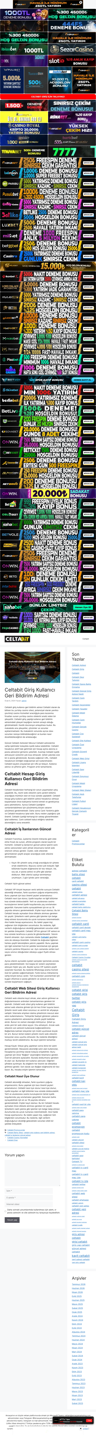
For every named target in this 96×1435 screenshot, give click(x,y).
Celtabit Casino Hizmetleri (17, 1138)
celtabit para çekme (78, 1118)
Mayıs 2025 (77, 1304)
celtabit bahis (78, 904)
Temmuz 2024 (78, 1336)
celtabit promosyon (78, 1125)
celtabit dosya (76, 982)
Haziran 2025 (78, 1300)
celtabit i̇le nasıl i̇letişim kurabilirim (79, 1071)
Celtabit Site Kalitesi (81, 741)
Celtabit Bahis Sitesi (15, 1133)
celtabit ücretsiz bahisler (79, 1222)
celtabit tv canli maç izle (80, 1176)
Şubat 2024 (77, 1356)
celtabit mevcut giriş (78, 1097)
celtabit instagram (79, 1068)
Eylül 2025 (77, 1296)
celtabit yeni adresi (79, 1211)
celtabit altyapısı (78, 898)
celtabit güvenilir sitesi (79, 1059)
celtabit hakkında (78, 1065)
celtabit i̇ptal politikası (78, 1075)
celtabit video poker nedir (79, 1190)
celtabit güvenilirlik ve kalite (80, 1056)
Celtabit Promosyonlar (16, 1130)
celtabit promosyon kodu (80, 1132)
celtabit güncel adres (80, 1030)
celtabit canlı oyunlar (80, 945)
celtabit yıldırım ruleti (78, 1216)
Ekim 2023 (77, 1371)
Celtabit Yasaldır (79, 709)
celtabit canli (80, 924)
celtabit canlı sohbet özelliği (80, 948)
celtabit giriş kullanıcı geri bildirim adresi (39, 1133)
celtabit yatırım (77, 1203)
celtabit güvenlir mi (79, 1062)
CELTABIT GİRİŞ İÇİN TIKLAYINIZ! (48, 96)
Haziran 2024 (78, 1340)
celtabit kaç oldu (78, 1083)
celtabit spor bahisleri (77, 1157)
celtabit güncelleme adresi (80, 1053)
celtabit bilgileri (76, 917)
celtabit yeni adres (80, 1206)
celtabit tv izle (80, 1181)
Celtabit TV (77, 1161)
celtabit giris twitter (79, 996)
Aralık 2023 (77, 1364)
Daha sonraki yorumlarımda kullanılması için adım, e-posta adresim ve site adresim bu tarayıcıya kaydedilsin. (33, 1211)
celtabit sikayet (78, 1140)
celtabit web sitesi (78, 1195)
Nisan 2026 (77, 1292)
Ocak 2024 (77, 1360)
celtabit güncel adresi (79, 1037)
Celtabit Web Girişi (80, 758)
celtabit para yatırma (78, 1111)
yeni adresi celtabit (81, 1259)
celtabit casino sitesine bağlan (81, 973)
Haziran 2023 (78, 1387)
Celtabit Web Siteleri (81, 790)
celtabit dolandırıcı (77, 979)
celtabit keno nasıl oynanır (79, 1088)
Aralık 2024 (77, 1316)
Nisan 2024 (77, 1348)
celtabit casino (77, 951)
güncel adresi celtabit (79, 1250)
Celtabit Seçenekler (81, 705)
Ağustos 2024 (78, 1332)
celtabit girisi (80, 990)
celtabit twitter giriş (78, 1187)
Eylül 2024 (77, 1328)
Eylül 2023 (77, 1375)
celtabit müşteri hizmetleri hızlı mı (81, 1100)
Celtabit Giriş (78, 669)
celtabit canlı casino (81, 942)
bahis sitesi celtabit (78, 876)
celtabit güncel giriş (79, 1042)
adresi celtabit (79, 871)
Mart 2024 (77, 1352)
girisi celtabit (79, 1241)
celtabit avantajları (79, 901)
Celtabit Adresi (79, 665)
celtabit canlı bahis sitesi (79, 938)
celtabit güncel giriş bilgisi (80, 1050)
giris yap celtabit (81, 1245)
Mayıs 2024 (77, 1344)
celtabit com (78, 976)
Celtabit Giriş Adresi (79, 1021)
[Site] (48, 163)
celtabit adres (77, 892)
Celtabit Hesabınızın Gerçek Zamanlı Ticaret (81, 811)
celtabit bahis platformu (81, 907)
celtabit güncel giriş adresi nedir (79, 1046)
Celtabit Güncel (78, 1026)
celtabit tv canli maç (80, 1169)
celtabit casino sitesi (80, 967)
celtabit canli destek (81, 927)
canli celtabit (78, 881)
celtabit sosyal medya (80, 1149)
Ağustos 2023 (78, 1379)
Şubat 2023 (77, 1403)
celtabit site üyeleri (77, 1146)
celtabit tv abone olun (78, 1165)
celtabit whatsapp (80, 1200)
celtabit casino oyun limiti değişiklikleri (79, 960)
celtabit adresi (79, 895)
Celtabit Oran (12, 1140)
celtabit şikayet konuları (79, 1231)
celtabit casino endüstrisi (79, 954)
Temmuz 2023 (78, 1383)
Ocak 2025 (77, 1312)
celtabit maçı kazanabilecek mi (81, 1094)
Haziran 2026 (78, 1288)
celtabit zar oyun (77, 1219)
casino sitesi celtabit (79, 886)
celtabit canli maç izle (81, 932)
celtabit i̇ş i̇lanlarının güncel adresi (18, 1135)
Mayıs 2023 (77, 1391)
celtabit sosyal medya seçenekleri (78, 1152)
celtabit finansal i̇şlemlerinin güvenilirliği (80, 985)
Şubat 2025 (77, 1308)
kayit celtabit (81, 1255)
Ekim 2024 (77, 1324)
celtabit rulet (75, 1137)
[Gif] (48, 266)
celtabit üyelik (77, 1225)
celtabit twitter (78, 1184)
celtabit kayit (78, 1078)
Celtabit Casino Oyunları (81, 957)
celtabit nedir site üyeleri (79, 1107)
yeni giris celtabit (78, 1262)
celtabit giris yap (79, 1003)
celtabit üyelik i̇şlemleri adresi (81, 1228)
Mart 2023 (77, 1399)
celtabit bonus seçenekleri (80, 920)
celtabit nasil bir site (81, 1104)
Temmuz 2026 (78, 1284)
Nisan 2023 (77, 1395)
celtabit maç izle (80, 1091)
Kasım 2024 (77, 1320)
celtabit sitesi (78, 1142)
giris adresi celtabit (78, 1236)
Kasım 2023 (77, 1367)
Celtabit (86, 639)
